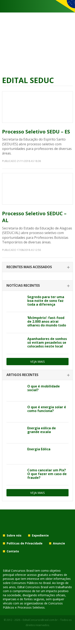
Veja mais (37, 361)
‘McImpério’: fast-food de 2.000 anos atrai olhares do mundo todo (46, 321)
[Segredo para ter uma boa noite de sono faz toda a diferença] (15, 301)
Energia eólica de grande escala (41, 430)
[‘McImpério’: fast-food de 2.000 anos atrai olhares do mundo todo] (15, 322)
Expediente (40, 535)
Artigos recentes (22, 374)
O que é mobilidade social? (43, 388)
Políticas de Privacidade (24, 543)
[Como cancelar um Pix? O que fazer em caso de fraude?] (15, 475)
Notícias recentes (23, 285)
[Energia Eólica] (15, 454)
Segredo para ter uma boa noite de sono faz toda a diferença (45, 301)
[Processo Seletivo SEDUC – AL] (37, 189)
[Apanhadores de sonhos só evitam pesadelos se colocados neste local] (15, 343)
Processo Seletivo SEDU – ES (36, 131)
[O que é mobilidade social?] (15, 391)
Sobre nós (14, 535)
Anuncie (59, 543)
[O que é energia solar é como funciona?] (15, 411)
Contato (13, 551)
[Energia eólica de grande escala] (15, 433)
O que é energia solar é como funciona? (46, 409)
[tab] (37, 267)
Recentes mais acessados (29, 267)
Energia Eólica (38, 449)
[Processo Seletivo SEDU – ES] (37, 107)
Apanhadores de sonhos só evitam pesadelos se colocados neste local (47, 342)
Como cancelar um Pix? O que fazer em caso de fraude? (47, 474)
